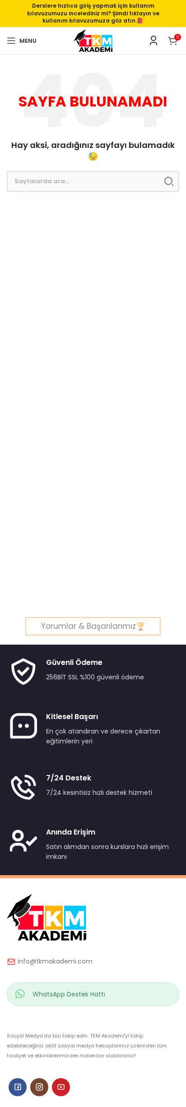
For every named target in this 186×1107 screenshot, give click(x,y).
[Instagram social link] (39, 1087)
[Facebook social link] (18, 1087)
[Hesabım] (153, 41)
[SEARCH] (168, 181)
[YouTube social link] (61, 1087)
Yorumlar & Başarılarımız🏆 (93, 626)
